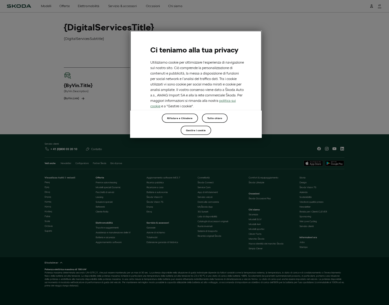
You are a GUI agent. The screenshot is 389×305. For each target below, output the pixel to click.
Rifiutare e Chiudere (180, 118)
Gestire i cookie (196, 130)
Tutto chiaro (214, 118)
